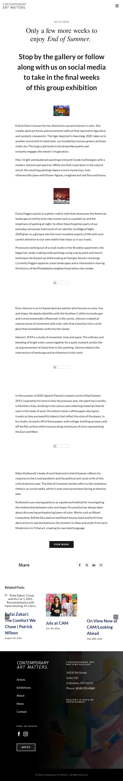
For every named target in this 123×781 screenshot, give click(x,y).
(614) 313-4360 (85, 688)
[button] (7, 617)
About (21, 695)
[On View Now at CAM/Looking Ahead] (102, 604)
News (20, 703)
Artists (21, 679)
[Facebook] (79, 565)
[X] (86, 565)
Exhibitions (24, 687)
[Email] (100, 565)
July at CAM (57, 623)
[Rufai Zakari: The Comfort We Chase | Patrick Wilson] (20, 601)
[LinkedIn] (93, 565)
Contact (22, 711)
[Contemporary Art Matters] (14, 4)
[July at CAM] (61, 605)
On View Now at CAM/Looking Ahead (102, 627)
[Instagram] (25, 734)
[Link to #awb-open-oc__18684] (117, 5)
